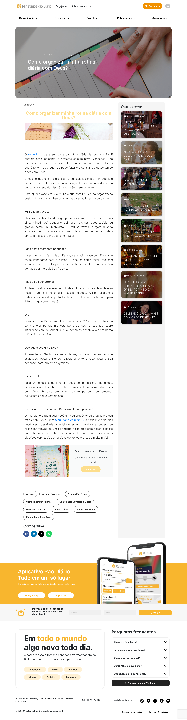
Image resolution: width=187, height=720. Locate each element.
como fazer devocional (38, 501)
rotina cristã (61, 509)
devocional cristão (36, 509)
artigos (30, 494)
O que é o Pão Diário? (125, 642)
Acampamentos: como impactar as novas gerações (140, 259)
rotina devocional (85, 509)
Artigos (28, 105)
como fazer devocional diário (75, 501)
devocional (35, 154)
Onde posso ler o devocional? (130, 673)
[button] (26, 534)
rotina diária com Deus (38, 517)
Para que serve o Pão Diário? (129, 650)
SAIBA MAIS (91, 469)
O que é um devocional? (127, 658)
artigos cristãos (51, 494)
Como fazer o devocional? (128, 665)
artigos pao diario (77, 494)
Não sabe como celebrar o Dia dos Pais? (138, 155)
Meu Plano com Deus (69, 420)
